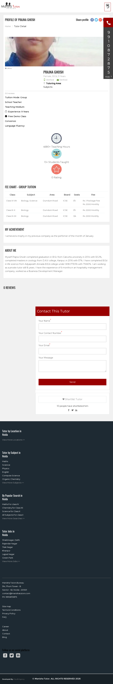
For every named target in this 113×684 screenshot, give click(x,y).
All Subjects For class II (12, 515)
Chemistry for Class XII (12, 508)
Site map (6, 606)
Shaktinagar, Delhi (11, 540)
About (5, 630)
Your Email (44, 345)
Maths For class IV (10, 504)
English (5, 472)
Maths (5, 461)
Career (5, 626)
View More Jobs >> (11, 561)
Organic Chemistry (11, 479)
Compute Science (11, 475)
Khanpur (6, 550)
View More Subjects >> (13, 482)
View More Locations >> (13, 440)
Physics (5, 468)
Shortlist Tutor (73, 399)
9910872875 (11, 597)
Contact (6, 633)
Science (6, 465)
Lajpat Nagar (8, 554)
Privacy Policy (8, 613)
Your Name (45, 320)
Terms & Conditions (11, 610)
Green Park (7, 558)
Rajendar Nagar (9, 543)
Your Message (46, 357)
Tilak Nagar (7, 547)
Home (8, 26)
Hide (107, 77)
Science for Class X (11, 511)
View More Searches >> (13, 518)
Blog (4, 637)
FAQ (4, 617)
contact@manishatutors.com (16, 593)
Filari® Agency (19, 679)
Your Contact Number (50, 332)
